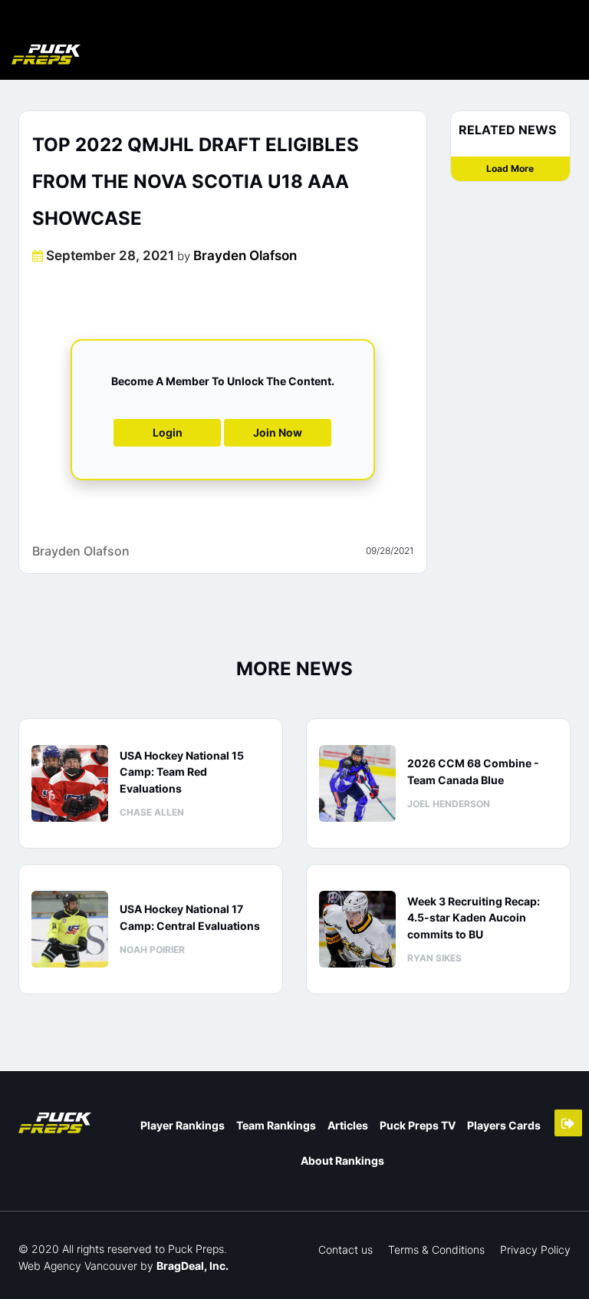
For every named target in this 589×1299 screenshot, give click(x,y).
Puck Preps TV (418, 1125)
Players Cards (504, 1125)
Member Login (568, 1122)
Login (168, 432)
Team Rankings (276, 1125)
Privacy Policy (535, 1249)
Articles (347, 1125)
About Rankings (342, 1160)
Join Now (277, 432)
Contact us (345, 1249)
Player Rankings (182, 1125)
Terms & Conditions (436, 1249)
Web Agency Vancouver (77, 1265)
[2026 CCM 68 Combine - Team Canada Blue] (357, 783)
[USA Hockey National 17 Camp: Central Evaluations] (69, 929)
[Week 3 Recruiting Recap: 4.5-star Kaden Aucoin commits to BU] (357, 929)
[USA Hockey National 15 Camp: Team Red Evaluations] (69, 783)
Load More (510, 168)
